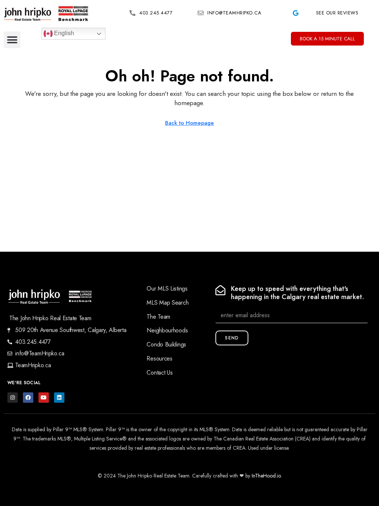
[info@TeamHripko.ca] (201, 13)
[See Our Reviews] (295, 13)
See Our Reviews (337, 12)
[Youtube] (43, 397)
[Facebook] (28, 397)
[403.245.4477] (132, 13)
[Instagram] (12, 397)
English (63, 33)
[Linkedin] (59, 397)
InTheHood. (264, 475)
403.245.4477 (155, 12)
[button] (12, 39)
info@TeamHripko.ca (234, 12)
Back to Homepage (189, 123)
